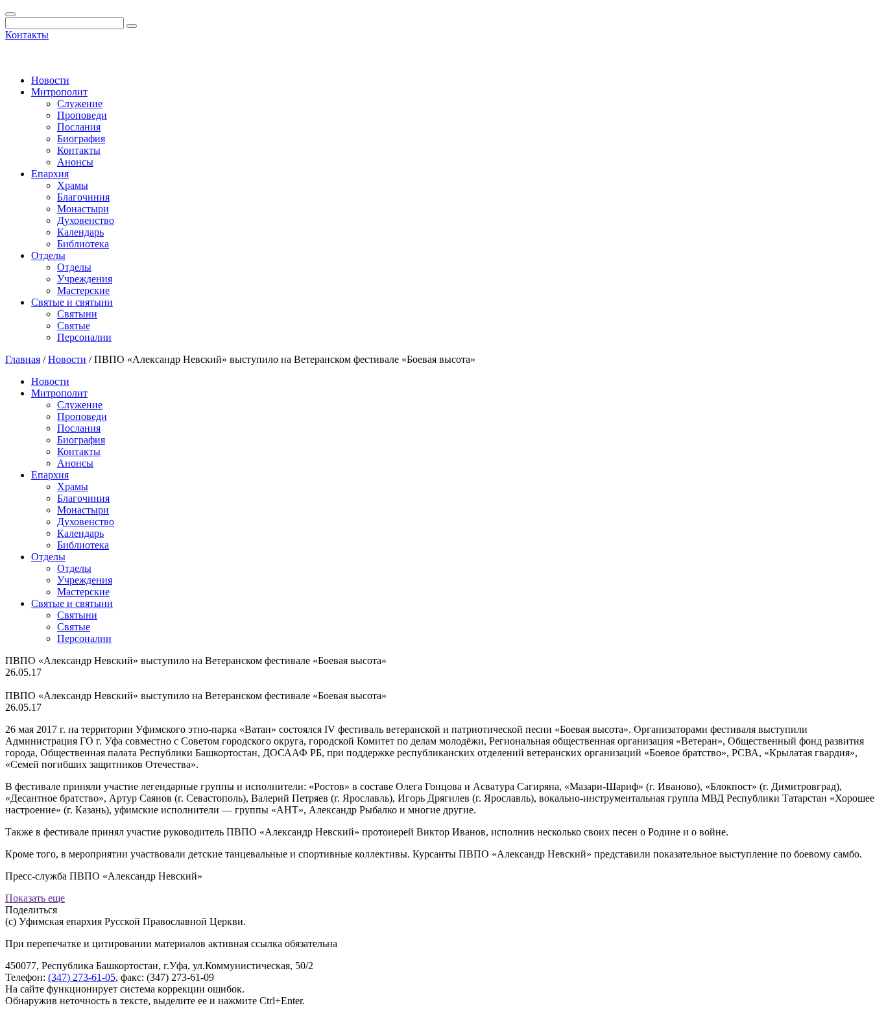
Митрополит (59, 91)
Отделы (48, 255)
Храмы (72, 185)
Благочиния (83, 197)
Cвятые (73, 325)
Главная (22, 359)
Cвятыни (77, 313)
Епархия (50, 173)
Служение (79, 103)
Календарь (80, 232)
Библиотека (83, 243)
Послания (79, 126)
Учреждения (84, 278)
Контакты (27, 34)
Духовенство (85, 220)
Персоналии (84, 337)
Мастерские (83, 290)
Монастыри (83, 208)
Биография (81, 138)
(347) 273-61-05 (81, 977)
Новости (50, 80)
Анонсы (75, 161)
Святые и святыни (72, 302)
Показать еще (35, 898)
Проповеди (82, 115)
